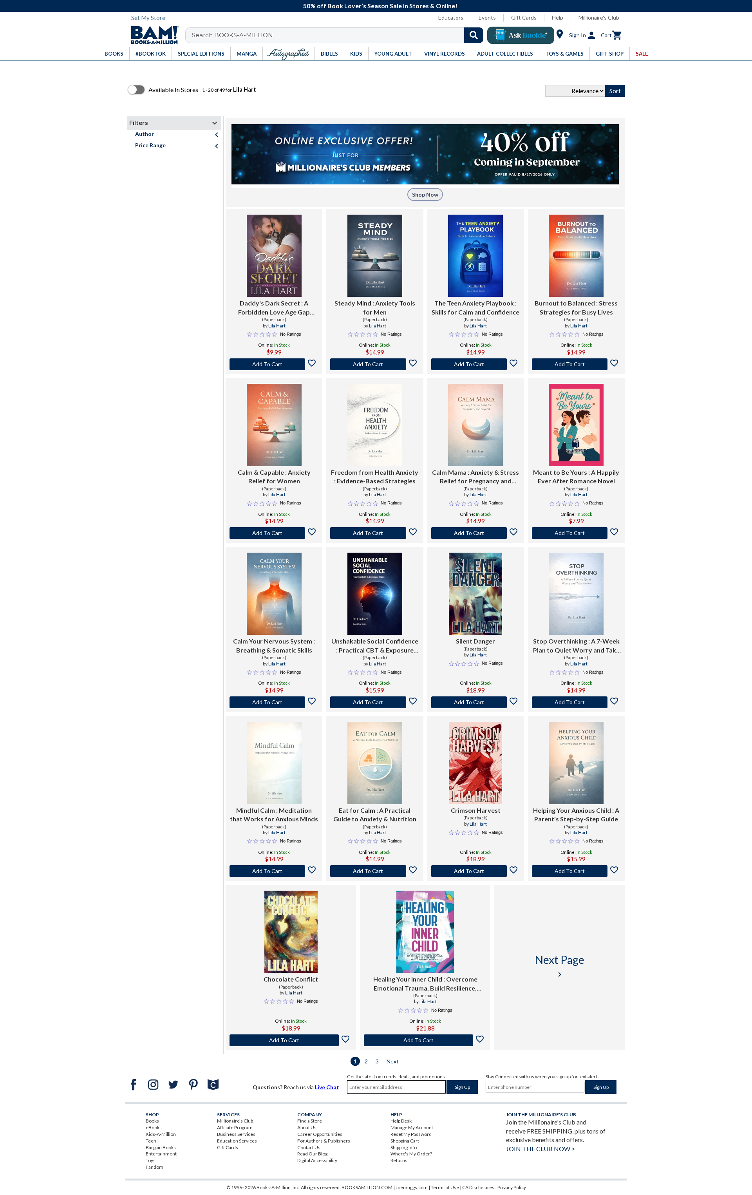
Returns (398, 1160)
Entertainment (161, 1154)
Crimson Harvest (476, 810)
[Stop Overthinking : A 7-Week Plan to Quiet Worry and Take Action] (576, 594)
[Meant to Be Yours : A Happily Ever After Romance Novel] (576, 425)
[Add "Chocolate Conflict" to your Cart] (291, 1040)
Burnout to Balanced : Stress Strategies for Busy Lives (576, 307)
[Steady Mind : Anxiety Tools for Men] (374, 256)
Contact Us (308, 1147)
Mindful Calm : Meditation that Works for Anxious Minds (274, 814)
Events (487, 17)
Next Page (559, 966)
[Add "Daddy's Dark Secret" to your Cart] (274, 364)
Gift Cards (524, 17)
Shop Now (425, 194)
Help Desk (401, 1121)
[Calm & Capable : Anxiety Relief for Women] (274, 425)
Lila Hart (277, 326)
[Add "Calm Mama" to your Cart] (475, 533)
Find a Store (309, 1121)
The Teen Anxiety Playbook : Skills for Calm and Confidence (475, 307)
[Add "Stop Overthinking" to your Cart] (576, 702)
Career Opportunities (319, 1134)
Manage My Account (411, 1127)
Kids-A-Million (161, 1134)
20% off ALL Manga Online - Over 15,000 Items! (435, 5)
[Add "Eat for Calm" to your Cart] (374, 871)
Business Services (236, 1134)
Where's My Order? (411, 1154)
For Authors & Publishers (323, 1141)
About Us (306, 1127)
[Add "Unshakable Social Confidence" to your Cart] (374, 702)
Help (557, 17)
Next (393, 1061)
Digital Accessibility (317, 1160)
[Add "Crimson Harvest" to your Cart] (475, 871)
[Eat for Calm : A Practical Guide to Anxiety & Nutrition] (374, 763)
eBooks (154, 1127)
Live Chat (327, 1087)
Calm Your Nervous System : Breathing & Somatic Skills (274, 645)
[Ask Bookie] (520, 35)
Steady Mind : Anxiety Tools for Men (374, 307)
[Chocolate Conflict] (291, 932)
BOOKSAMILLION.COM (367, 1187)
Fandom (154, 1167)
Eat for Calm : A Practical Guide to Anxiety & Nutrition (374, 814)
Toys (150, 1160)
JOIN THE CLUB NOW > (540, 1148)
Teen (151, 1141)
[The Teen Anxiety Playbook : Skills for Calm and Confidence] (475, 256)
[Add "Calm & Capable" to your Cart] (274, 533)
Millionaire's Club (598, 17)
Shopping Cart (404, 1141)
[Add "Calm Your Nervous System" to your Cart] (274, 702)
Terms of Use (445, 1187)
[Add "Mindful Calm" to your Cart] (274, 871)
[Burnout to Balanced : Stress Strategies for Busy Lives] (576, 256)
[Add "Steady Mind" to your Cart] (374, 364)
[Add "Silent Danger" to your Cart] (475, 702)
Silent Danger (475, 641)
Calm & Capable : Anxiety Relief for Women (274, 476)
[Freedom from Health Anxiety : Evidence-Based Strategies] (374, 425)
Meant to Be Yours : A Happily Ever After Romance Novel (576, 476)
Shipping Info (403, 1147)
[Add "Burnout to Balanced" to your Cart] (576, 364)
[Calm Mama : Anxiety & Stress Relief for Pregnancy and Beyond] (475, 425)
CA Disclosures (478, 1187)
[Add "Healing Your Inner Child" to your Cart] (425, 1040)
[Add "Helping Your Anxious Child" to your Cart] (576, 871)
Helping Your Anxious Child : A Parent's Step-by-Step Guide (576, 814)
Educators (450, 17)
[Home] (152, 35)
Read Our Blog (312, 1154)
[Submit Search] (473, 35)
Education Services (237, 1141)
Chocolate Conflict (291, 979)
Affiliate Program (235, 1127)
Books (152, 1121)
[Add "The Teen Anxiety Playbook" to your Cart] (475, 364)
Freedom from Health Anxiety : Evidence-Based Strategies (374, 476)
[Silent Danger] (475, 594)
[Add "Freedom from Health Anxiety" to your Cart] (374, 533)
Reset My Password (411, 1134)
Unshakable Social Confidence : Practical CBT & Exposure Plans (374, 645)
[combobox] (339, 35)
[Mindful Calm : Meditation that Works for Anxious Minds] (274, 763)
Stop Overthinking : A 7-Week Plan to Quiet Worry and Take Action (576, 645)
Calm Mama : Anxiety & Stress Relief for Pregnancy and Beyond (475, 477)
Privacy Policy (511, 1187)
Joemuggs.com (412, 1187)
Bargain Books (161, 1147)
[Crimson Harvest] (475, 763)
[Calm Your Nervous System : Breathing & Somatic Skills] (274, 594)
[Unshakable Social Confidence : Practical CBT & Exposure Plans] (374, 594)
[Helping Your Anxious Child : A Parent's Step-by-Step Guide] (576, 763)
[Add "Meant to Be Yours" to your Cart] (576, 533)
